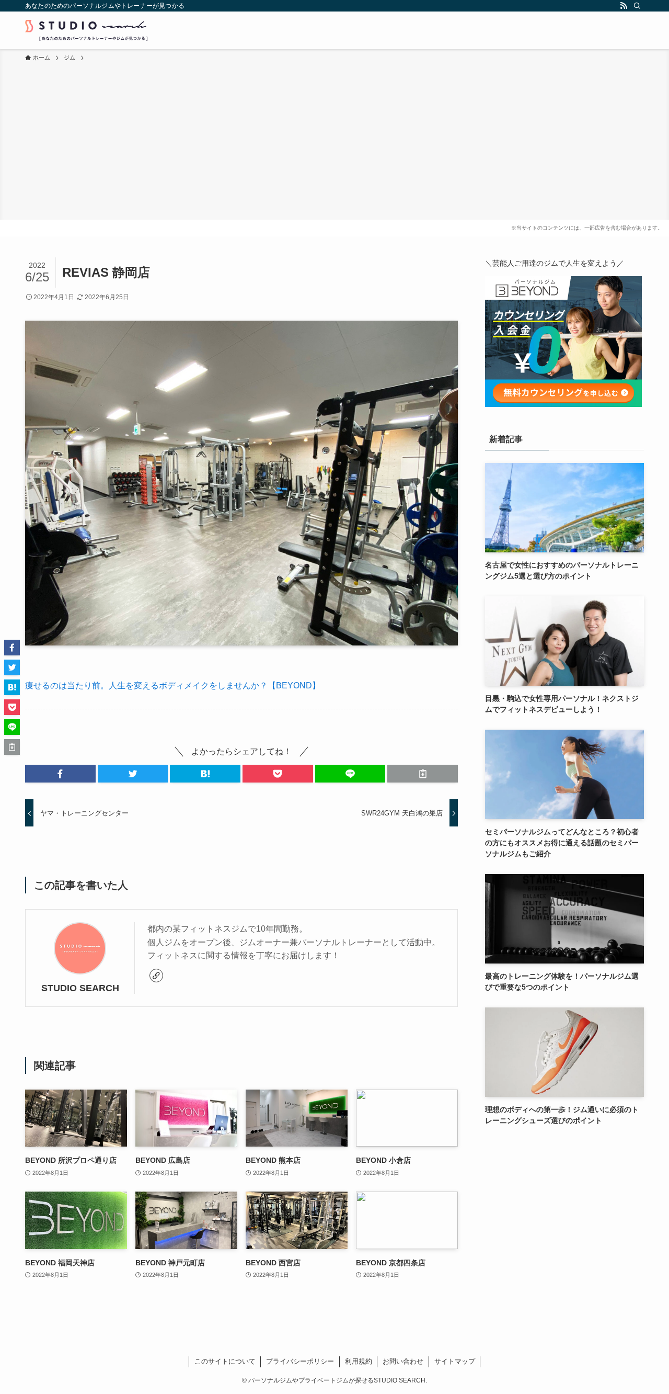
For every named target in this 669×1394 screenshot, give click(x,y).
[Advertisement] (334, 141)
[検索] (637, 6)
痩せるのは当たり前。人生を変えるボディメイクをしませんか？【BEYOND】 (172, 685)
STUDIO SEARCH (80, 988)
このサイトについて (225, 1361)
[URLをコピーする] (422, 774)
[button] (60, 774)
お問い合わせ (403, 1361)
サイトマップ (454, 1361)
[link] (156, 975)
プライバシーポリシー (300, 1361)
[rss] (623, 6)
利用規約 (358, 1361)
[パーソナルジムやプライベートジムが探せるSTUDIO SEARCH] (86, 30)
